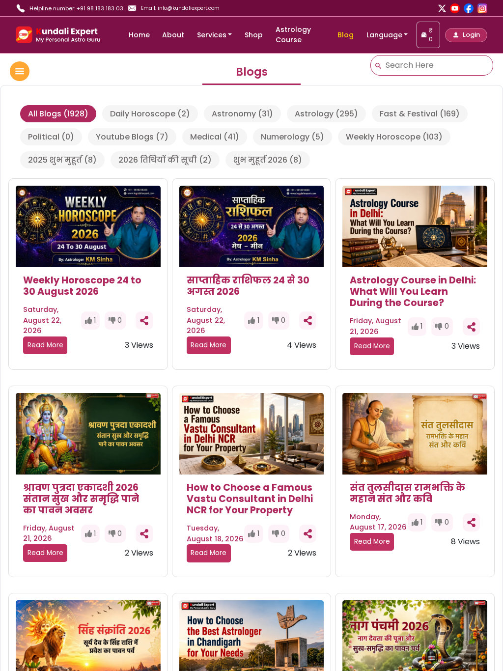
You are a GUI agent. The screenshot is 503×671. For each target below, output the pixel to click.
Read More (45, 345)
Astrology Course (293, 35)
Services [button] (211, 35)
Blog (345, 35)
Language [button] (384, 35)
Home (139, 35)
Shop (254, 35)
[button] (466, 35)
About (173, 35)
